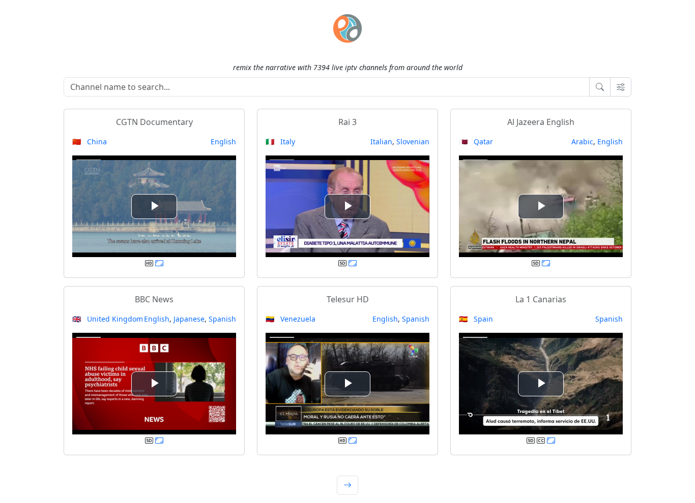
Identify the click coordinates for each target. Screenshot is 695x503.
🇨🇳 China (89, 141)
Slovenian (412, 141)
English (223, 141)
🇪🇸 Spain (476, 319)
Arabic (582, 141)
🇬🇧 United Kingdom (107, 319)
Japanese (189, 319)
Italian (381, 141)
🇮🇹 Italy (280, 141)
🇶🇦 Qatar (476, 141)
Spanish (222, 319)
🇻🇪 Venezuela (290, 319)
